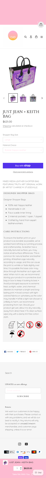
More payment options (23, 172)
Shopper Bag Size (10, 135)
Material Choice (9, 145)
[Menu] (41, 37)
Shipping (7, 126)
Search (8, 373)
